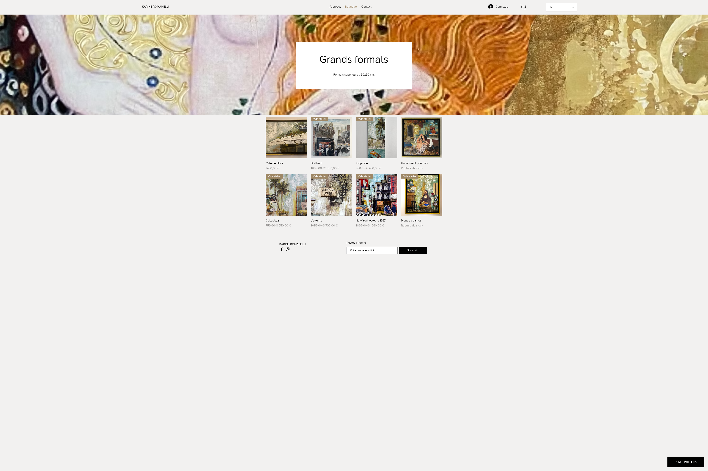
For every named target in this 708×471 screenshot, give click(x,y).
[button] (523, 7)
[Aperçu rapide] (286, 137)
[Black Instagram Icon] (287, 249)
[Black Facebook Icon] (281, 249)
